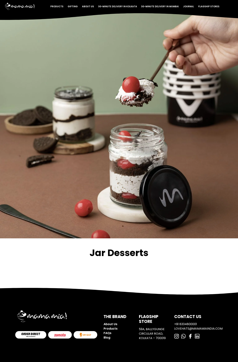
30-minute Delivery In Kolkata (117, 6)
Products (56, 6)
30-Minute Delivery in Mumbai (160, 6)
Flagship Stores (208, 6)
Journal (188, 6)
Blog (107, 337)
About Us (88, 6)
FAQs (107, 333)
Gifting (73, 6)
